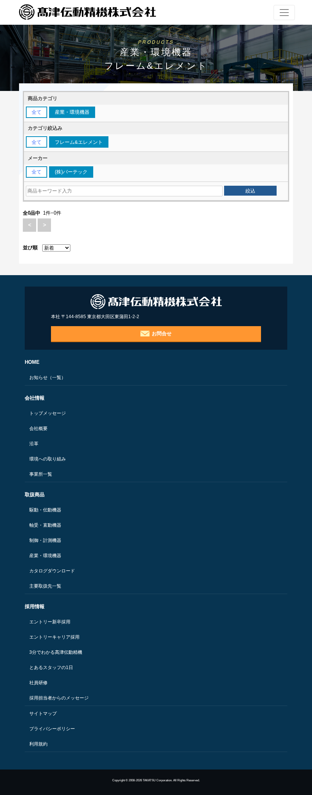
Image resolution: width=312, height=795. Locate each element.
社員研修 (38, 682)
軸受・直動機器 (45, 525)
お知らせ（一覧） (47, 377)
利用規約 (38, 744)
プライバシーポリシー (52, 728)
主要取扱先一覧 (45, 586)
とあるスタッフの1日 (51, 667)
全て (36, 112)
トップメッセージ (47, 413)
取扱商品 (35, 494)
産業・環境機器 (45, 555)
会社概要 (38, 428)
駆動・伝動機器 (45, 510)
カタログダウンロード (52, 571)
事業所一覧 (40, 474)
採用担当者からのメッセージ (59, 698)
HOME (32, 362)
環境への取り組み (47, 459)
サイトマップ (43, 713)
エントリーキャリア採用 (54, 637)
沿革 (33, 443)
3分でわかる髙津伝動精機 (55, 652)
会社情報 (35, 398)
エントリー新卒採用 (49, 622)
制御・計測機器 (45, 540)
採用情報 (35, 606)
